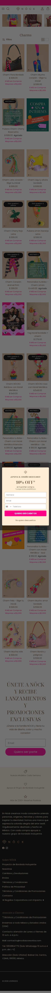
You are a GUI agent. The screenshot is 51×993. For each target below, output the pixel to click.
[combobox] (8, 506)
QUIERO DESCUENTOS (25, 513)
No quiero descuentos (25, 520)
